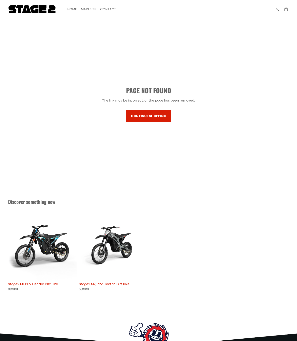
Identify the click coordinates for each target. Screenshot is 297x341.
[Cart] (286, 9)
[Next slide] (70, 245)
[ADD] (70, 273)
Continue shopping (148, 116)
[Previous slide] (14, 245)
